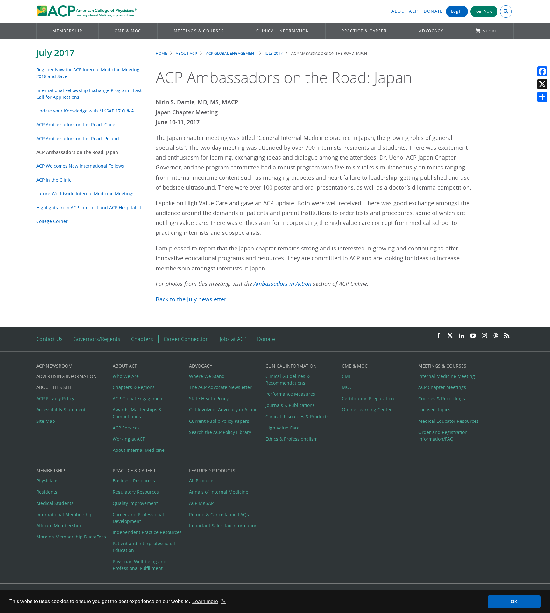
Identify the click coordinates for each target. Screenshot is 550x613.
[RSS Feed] (507, 336)
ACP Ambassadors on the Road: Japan (77, 152)
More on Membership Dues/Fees (71, 537)
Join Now (484, 11)
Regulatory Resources (136, 492)
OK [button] (514, 601)
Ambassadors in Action (283, 283)
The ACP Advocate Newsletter (220, 387)
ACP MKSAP (201, 503)
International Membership (64, 514)
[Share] (542, 96)
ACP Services (126, 428)
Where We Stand (207, 376)
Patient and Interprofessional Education (144, 546)
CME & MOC (128, 30)
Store (490, 31)
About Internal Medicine (139, 450)
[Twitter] (450, 336)
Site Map (45, 421)
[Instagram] (484, 336)
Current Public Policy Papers (219, 421)
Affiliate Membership (58, 526)
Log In (457, 11)
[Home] (86, 11)
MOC (347, 387)
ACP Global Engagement (231, 53)
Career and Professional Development (138, 517)
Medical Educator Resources (448, 421)
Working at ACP (129, 439)
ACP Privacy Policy (55, 398)
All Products (202, 481)
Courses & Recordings (441, 398)
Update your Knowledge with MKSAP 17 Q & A (85, 111)
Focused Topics (434, 410)
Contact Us (49, 339)
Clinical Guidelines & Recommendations (287, 379)
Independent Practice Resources (147, 532)
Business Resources (134, 481)
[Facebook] (542, 71)
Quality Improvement (135, 503)
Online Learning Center (367, 410)
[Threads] (495, 336)
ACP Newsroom (54, 366)
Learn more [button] (205, 601)
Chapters (142, 339)
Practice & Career (364, 30)
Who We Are (126, 376)
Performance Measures (290, 394)
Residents (46, 492)
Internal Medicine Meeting (446, 376)
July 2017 (55, 53)
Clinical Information (282, 30)
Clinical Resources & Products (297, 417)
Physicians (47, 481)
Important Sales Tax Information (223, 526)
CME (346, 376)
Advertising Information (66, 376)
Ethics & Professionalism (291, 439)
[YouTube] (473, 336)
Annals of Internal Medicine (218, 492)
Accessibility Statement (61, 410)
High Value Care (282, 428)
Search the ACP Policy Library (220, 432)
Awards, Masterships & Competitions (137, 413)
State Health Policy (209, 398)
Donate (433, 11)
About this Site (54, 387)
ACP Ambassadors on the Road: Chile (75, 124)
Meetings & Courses (199, 30)
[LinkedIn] (461, 336)
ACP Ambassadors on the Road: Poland (77, 138)
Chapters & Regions (134, 387)
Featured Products (212, 470)
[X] (542, 84)
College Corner (52, 221)
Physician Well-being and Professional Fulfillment (139, 565)
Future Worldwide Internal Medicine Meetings (85, 194)
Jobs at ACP (233, 339)
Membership (67, 30)
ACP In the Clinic (53, 180)
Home (161, 53)
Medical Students (55, 503)
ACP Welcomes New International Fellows (80, 166)
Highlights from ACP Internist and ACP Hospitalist (88, 208)
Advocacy (431, 30)
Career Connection (186, 339)
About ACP (404, 11)
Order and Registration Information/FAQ (443, 435)
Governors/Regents (96, 339)
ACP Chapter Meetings (442, 387)
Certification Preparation (368, 398)
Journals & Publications (290, 405)
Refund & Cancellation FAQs (219, 514)
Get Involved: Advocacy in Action (223, 410)
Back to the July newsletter (191, 299)
